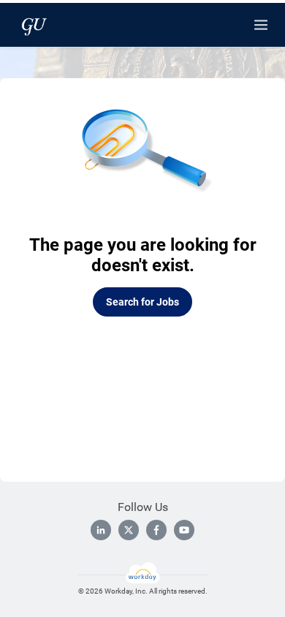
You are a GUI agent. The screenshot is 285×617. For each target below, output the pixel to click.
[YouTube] (184, 530)
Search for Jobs (142, 302)
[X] (128, 530)
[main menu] (261, 25)
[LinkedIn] (101, 530)
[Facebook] (156, 530)
